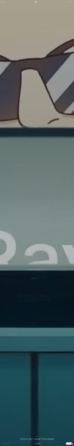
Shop (69, 443)
